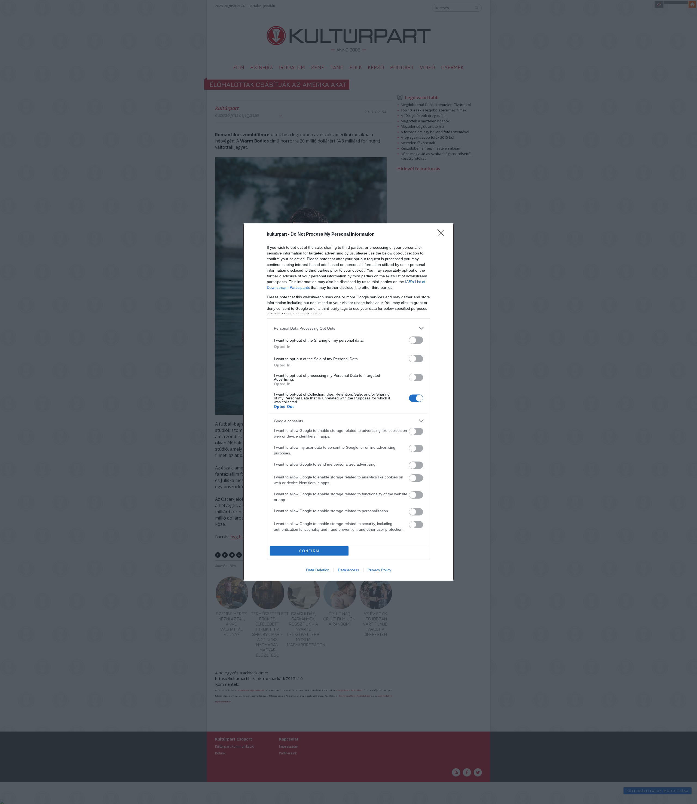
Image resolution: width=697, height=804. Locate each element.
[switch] (416, 340)
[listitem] (348, 328)
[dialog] (348, 402)
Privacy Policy (379, 570)
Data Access (348, 570)
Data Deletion (317, 570)
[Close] (443, 234)
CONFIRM (309, 551)
